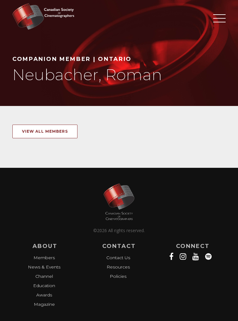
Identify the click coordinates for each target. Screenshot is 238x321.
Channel (44, 276)
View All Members (45, 131)
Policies (118, 276)
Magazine (44, 304)
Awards (44, 295)
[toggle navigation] (219, 25)
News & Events (44, 267)
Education (44, 285)
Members (44, 257)
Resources (118, 267)
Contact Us (118, 257)
